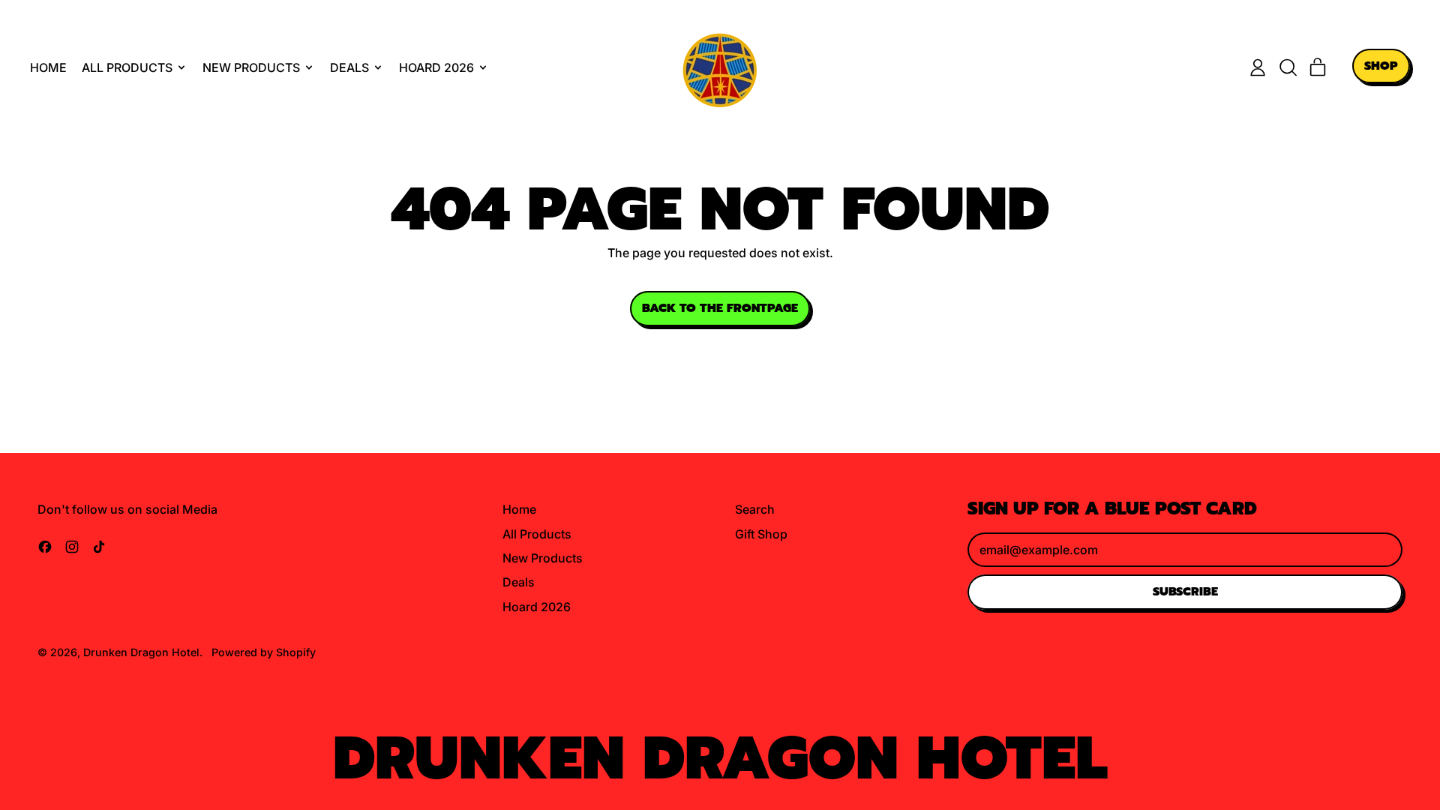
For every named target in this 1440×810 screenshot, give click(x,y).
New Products (542, 558)
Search (755, 509)
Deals (518, 582)
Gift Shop (761, 534)
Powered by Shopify (264, 652)
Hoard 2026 (536, 606)
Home (48, 67)
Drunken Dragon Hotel (141, 652)
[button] (1287, 67)
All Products (537, 534)
